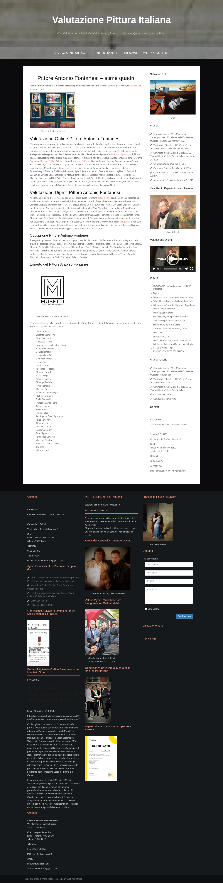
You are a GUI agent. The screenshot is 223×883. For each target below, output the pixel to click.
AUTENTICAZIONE (107, 53)
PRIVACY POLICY (161, 337)
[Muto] (186, 268)
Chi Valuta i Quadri (162, 164)
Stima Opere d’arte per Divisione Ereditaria (173, 301)
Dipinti (156, 293)
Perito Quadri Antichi (163, 313)
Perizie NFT (158, 333)
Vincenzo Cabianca (81, 161)
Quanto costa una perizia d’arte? (168, 173)
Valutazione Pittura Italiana (111, 20)
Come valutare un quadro (72, 53)
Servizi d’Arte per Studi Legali (166, 325)
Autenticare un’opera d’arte (166, 180)
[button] (173, 259)
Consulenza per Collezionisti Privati (169, 321)
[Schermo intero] (191, 268)
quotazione (134, 86)
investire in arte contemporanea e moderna (173, 297)
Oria (62, 879)
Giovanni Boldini (47, 161)
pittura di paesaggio (122, 154)
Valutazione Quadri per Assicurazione (170, 317)
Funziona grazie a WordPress (38, 879)
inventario (63, 148)
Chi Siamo (130, 53)
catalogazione (104, 198)
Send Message (184, 616)
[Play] (153, 268)
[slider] (170, 269)
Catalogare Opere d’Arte (164, 168)
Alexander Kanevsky (123, 528)
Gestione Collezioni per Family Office (170, 329)
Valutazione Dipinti (156, 53)
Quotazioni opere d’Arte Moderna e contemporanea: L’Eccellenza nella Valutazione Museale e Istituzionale (171, 137)
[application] (173, 259)
